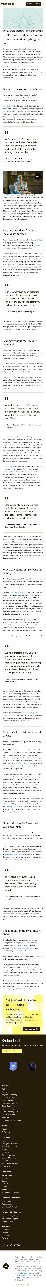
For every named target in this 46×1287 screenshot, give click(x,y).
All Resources (7, 1175)
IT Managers (6, 1166)
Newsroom (6, 1235)
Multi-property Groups (10, 1144)
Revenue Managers (9, 1155)
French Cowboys (8, 437)
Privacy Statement (28, 1273)
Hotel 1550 (6, 195)
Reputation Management (11, 1120)
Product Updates (8, 1204)
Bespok (5, 106)
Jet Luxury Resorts (9, 377)
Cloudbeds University (10, 1207)
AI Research (6, 1132)
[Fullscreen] (40, 191)
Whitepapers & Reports (11, 1192)
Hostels (4, 1149)
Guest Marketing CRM (10, 1112)
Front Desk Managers (10, 1163)
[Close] (43, 1253)
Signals (4, 1129)
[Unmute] (31, 191)
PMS (3, 1089)
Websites (5, 1117)
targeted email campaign (24, 763)
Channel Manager (8, 1097)
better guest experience (25, 948)
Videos (4, 1187)
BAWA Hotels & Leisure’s (18, 592)
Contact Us (6, 1241)
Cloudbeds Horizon (9, 1221)
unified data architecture (34, 67)
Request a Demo (32, 4)
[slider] (20, 191)
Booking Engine (8, 1100)
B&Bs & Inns (6, 1152)
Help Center (6, 1201)
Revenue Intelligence (10, 1109)
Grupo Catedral (8, 466)
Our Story (5, 1229)
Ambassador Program (10, 1219)
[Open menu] (43, 4)
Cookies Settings (22, 1284)
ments (22, 854)
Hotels (4, 1141)
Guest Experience (8, 1106)
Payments (5, 1092)
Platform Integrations (10, 1216)
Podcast (5, 1184)
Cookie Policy (20, 1275)
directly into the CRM (14, 806)
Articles (5, 1178)
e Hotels (11, 106)
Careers (5, 1232)
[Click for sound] (38, 176)
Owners (5, 1161)
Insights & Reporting (9, 1095)
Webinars (5, 1189)
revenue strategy (28, 713)
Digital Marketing (8, 1114)
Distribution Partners (9, 1103)
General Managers (9, 1158)
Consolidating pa (13, 854)
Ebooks (4, 1181)
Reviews (5, 1238)
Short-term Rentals (9, 1146)
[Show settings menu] (36, 191)
